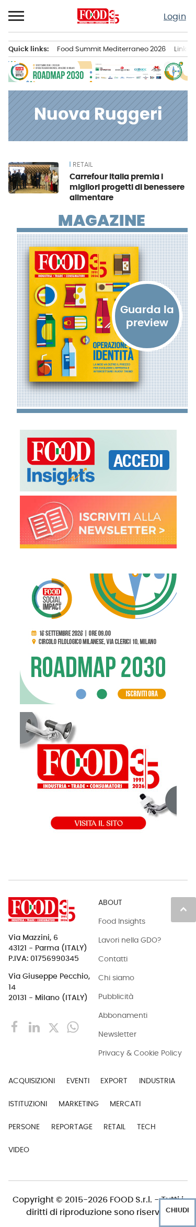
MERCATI (125, 1103)
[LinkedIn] (35, 1026)
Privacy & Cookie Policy (140, 1053)
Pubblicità (115, 996)
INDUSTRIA (157, 1080)
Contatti (113, 959)
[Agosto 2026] (102, 314)
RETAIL (83, 164)
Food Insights (121, 921)
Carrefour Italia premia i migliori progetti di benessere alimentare (127, 187)
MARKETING (79, 1103)
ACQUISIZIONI (31, 1080)
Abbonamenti (122, 1015)
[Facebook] (16, 1026)
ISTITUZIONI (27, 1103)
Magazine (101, 220)
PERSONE (24, 1126)
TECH (146, 1126)
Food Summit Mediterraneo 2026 (111, 48)
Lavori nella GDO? (129, 940)
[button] (16, 16)
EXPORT (114, 1080)
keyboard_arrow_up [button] (183, 909)
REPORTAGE (72, 1126)
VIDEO (18, 1149)
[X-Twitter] (54, 1026)
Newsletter (117, 1034)
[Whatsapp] (72, 1026)
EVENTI (77, 1080)
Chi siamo (116, 977)
